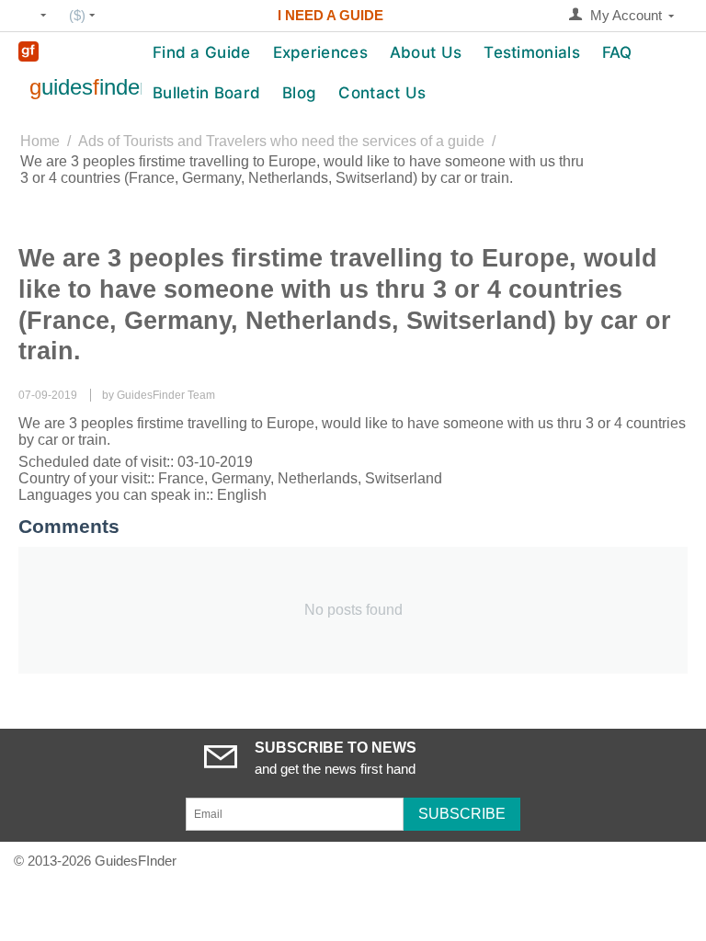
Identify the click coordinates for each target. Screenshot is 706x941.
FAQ (617, 52)
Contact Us (382, 93)
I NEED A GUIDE (330, 15)
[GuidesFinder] (28, 50)
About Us (425, 52)
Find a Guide (202, 52)
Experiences (320, 52)
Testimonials (532, 52)
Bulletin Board (206, 93)
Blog (299, 93)
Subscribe (462, 814)
